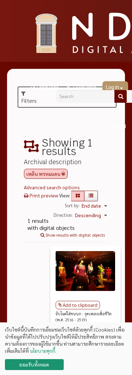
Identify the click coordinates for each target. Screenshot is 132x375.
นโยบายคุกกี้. (43, 350)
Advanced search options (52, 187)
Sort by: (72, 205)
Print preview (43, 195)
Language (48, 87)
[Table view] (91, 196)
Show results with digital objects (74, 235)
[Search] (120, 96)
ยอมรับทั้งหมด (34, 364)
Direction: (63, 215)
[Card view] (77, 196)
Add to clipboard (80, 305)
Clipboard (115, 126)
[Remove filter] (63, 173)
